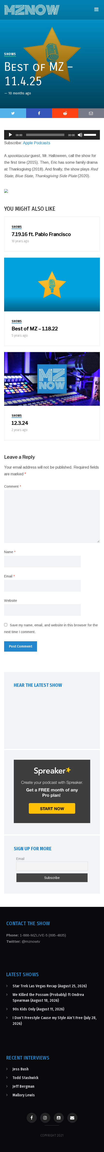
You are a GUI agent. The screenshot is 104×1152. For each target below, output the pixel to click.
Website (10, 600)
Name (9, 552)
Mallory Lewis (24, 1095)
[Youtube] (59, 1118)
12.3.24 (20, 423)
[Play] (10, 134)
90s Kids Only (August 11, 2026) (38, 1009)
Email (9, 576)
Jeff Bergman (23, 1086)
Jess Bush (21, 1069)
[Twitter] (13, 113)
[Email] (72, 1118)
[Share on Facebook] (39, 113)
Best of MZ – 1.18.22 (35, 329)
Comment (12, 486)
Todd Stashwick (25, 1077)
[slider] (90, 134)
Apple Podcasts (36, 143)
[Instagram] (45, 1118)
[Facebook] (32, 1118)
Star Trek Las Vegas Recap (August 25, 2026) (50, 986)
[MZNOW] (32, 10)
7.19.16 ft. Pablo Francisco (41, 234)
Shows (10, 54)
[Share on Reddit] (65, 113)
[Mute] (80, 134)
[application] (52, 135)
